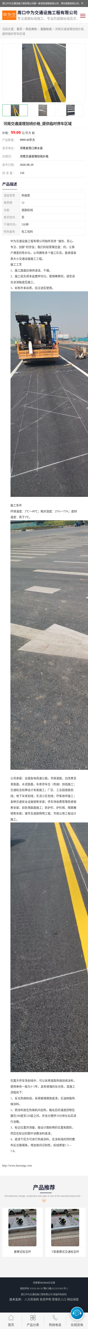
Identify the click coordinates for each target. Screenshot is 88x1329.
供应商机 (31, 29)
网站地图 (73, 1299)
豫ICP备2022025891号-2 (55, 1288)
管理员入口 (59, 1299)
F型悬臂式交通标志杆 (22, 1251)
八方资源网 (32, 1299)
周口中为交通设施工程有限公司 (36, 1294)
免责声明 (45, 1299)
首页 (19, 29)
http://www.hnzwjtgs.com (17, 1165)
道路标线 (46, 29)
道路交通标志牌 (65, 1251)
